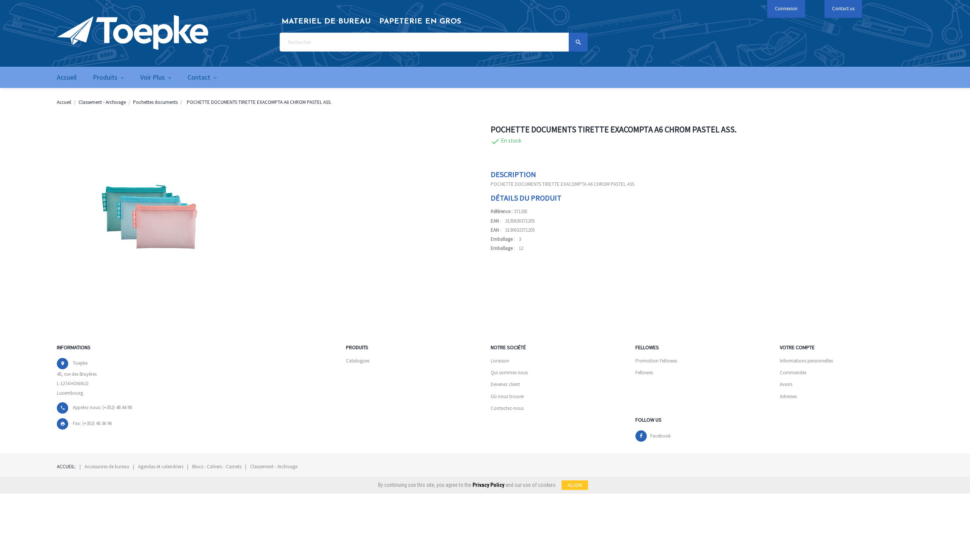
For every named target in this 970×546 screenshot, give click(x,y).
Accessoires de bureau (106, 466)
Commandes (793, 372)
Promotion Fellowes (656, 361)
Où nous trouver (507, 396)
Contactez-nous (507, 408)
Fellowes (644, 372)
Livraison (500, 361)
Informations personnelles (806, 361)
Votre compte (797, 347)
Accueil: (66, 466)
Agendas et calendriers (160, 466)
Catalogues (357, 361)
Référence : (502, 212)
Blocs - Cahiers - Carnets (216, 466)
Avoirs (786, 384)
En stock (511, 141)
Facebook (660, 436)
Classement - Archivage (273, 466)
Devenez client (505, 384)
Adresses (788, 396)
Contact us (843, 8)
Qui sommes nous (509, 372)
